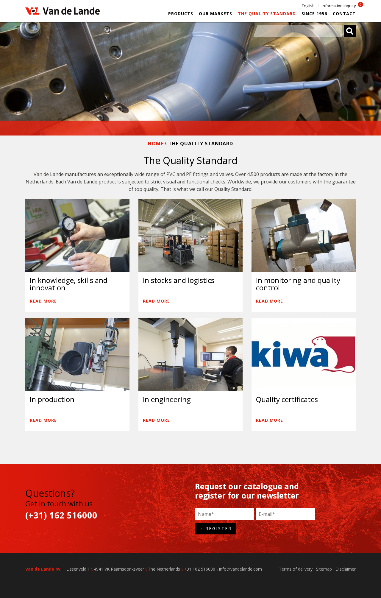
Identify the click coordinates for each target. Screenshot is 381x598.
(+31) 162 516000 (61, 515)
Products (180, 13)
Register (217, 528)
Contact (344, 13)
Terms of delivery (296, 569)
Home (155, 143)
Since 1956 (314, 13)
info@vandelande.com (240, 569)
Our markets (215, 13)
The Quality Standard (267, 13)
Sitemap (324, 569)
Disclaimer (345, 569)
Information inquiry (339, 5)
